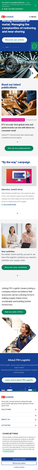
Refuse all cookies (19, 463)
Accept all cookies (19, 459)
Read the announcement (13, 9)
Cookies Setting (19, 467)
